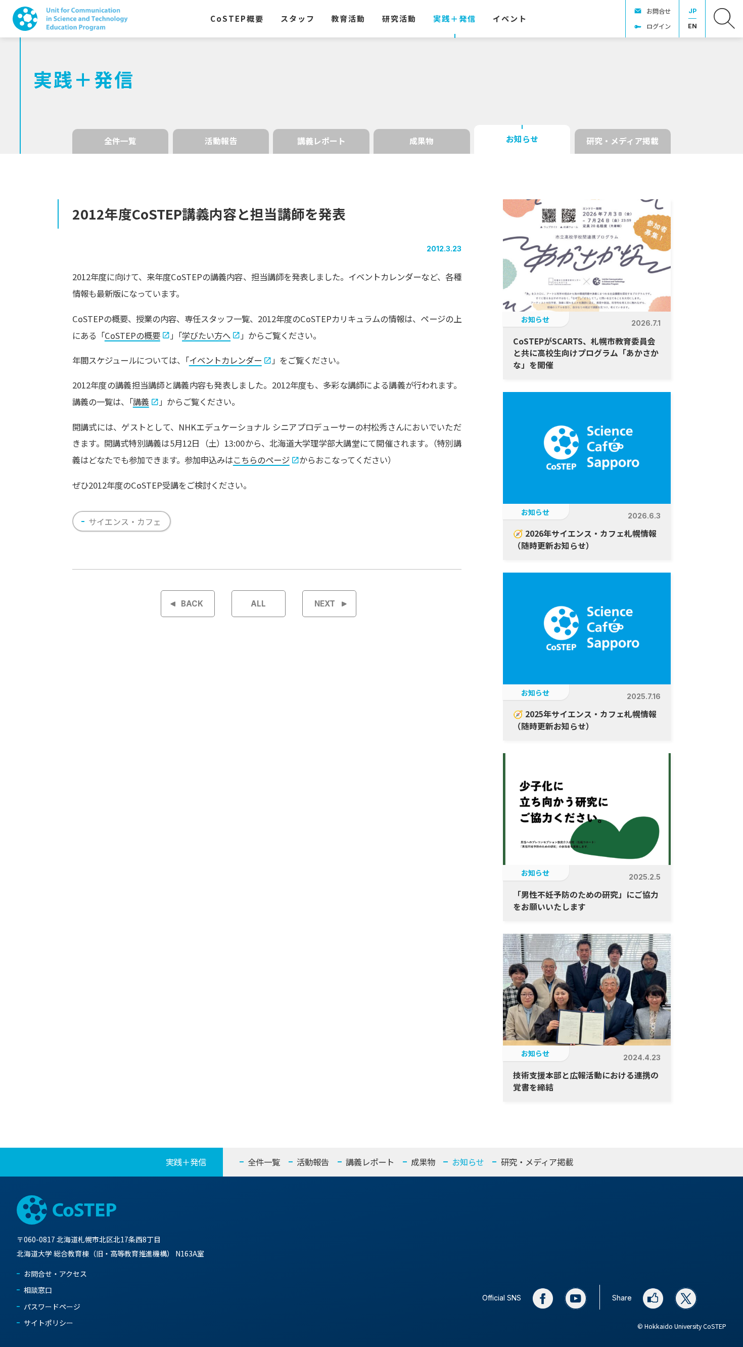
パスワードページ (52, 1306)
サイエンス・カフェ (124, 521)
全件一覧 (120, 141)
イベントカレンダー (225, 360)
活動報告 (221, 141)
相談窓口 (38, 1290)
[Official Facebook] (543, 1298)
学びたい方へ (206, 335)
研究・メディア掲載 (622, 141)
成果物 (421, 141)
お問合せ (658, 11)
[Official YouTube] (576, 1298)
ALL (258, 604)
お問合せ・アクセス (55, 1274)
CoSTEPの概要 (132, 335)
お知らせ (522, 139)
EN (692, 26)
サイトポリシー (48, 1323)
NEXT (324, 604)
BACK (192, 604)
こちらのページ (261, 460)
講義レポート (321, 141)
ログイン (658, 26)
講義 (141, 402)
